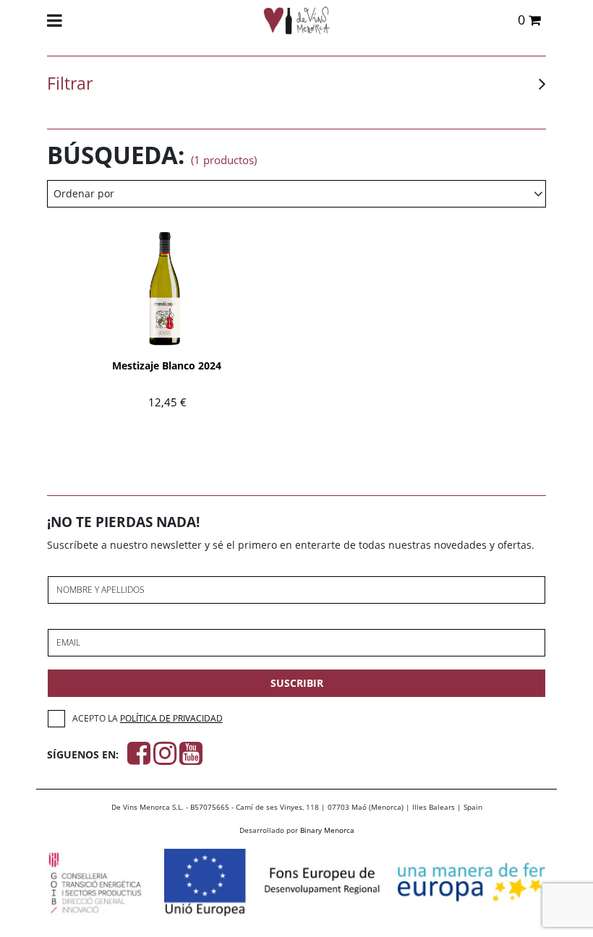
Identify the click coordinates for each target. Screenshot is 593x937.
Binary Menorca (327, 830)
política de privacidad (171, 718)
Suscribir (296, 683)
